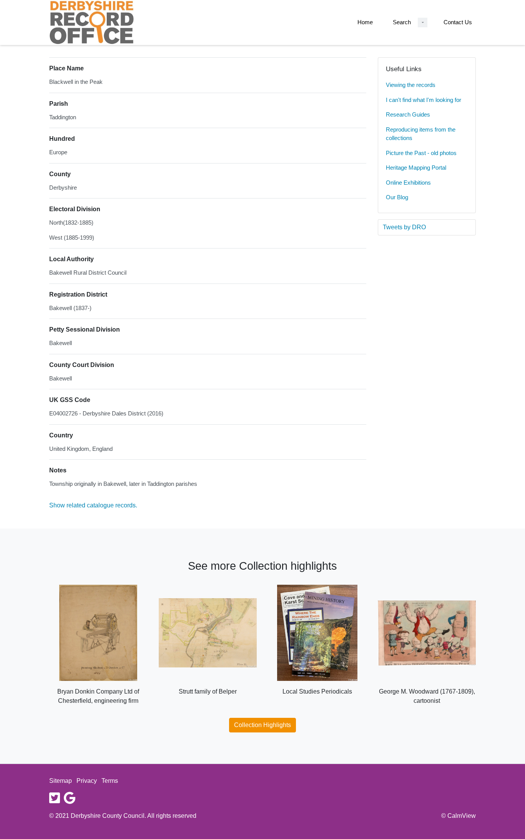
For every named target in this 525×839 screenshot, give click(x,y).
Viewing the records (410, 85)
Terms (109, 780)
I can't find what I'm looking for (423, 100)
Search (402, 22)
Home (365, 22)
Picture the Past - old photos (421, 153)
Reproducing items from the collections (420, 134)
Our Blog (397, 197)
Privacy (86, 780)
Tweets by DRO (404, 227)
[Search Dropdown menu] (422, 22)
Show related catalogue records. (93, 505)
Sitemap (60, 780)
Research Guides (408, 114)
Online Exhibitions (408, 182)
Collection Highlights (262, 725)
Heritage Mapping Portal (416, 167)
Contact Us (458, 22)
